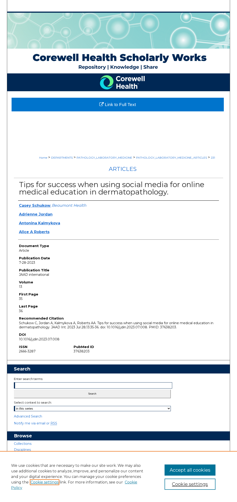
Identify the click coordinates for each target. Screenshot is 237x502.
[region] (118, 476)
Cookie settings (45, 482)
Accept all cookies (190, 470)
